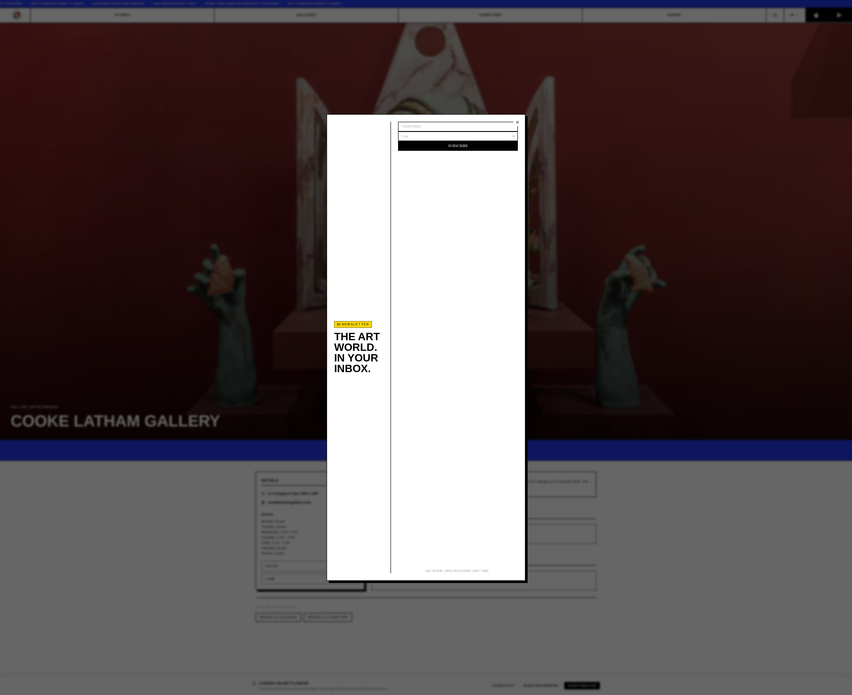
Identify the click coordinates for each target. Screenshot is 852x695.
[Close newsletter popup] (517, 122)
